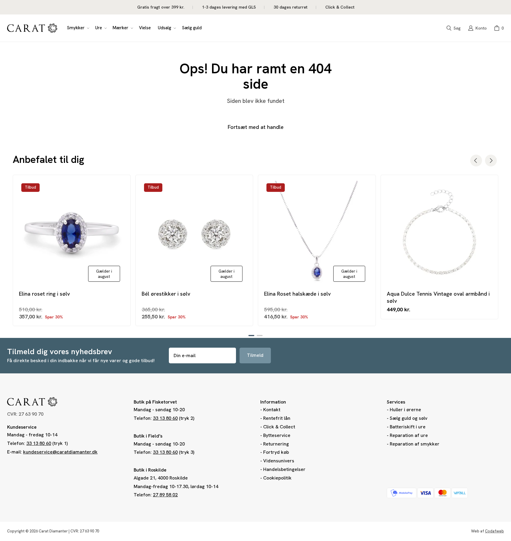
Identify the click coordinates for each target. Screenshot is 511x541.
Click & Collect (279, 427)
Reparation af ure (409, 435)
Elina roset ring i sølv (44, 293)
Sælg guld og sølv (408, 418)
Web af (487, 531)
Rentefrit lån (276, 418)
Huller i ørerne (405, 409)
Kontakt (271, 409)
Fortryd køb (276, 452)
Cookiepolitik (277, 478)
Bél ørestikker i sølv (166, 293)
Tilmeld (255, 355)
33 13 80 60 (38, 443)
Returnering (276, 444)
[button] (77, 28)
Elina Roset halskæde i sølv (297, 293)
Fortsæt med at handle (256, 127)
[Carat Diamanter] (32, 28)
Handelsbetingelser (284, 469)
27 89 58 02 (165, 495)
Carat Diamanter (53, 531)
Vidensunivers (278, 461)
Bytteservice (276, 435)
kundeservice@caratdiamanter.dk (60, 452)
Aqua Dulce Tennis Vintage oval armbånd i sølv (438, 297)
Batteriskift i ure (408, 427)
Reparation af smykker (414, 444)
